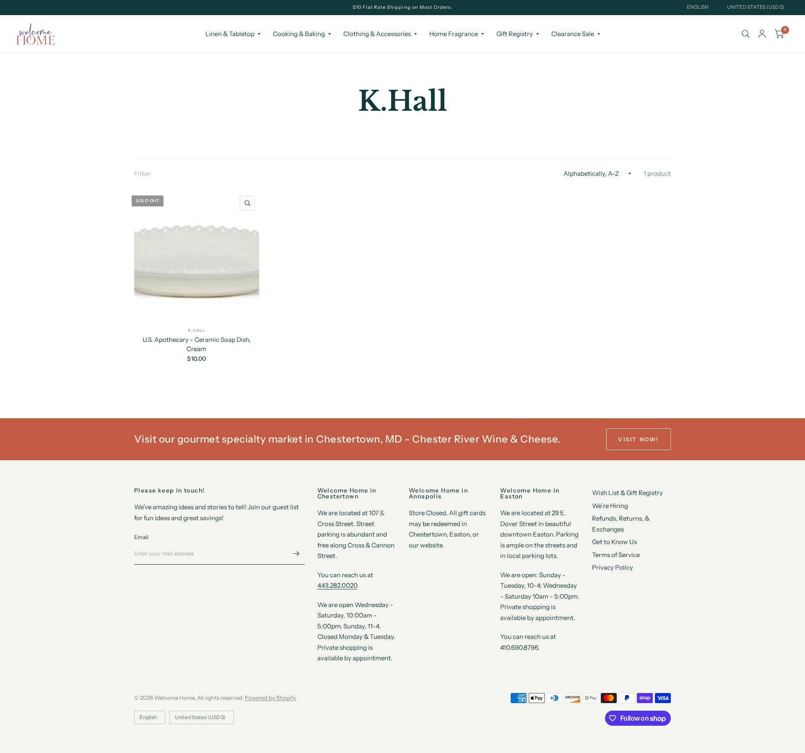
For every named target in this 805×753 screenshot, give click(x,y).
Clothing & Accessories (377, 34)
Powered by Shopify (270, 697)
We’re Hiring (610, 506)
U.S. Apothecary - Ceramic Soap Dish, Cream (197, 344)
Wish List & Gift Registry (627, 493)
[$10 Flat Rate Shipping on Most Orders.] (403, 7)
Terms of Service (616, 555)
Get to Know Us (614, 542)
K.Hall (196, 330)
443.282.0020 (337, 585)
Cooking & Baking (299, 34)
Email (141, 537)
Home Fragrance (453, 34)
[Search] (745, 34)
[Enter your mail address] (296, 554)
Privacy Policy (612, 567)
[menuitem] (233, 34)
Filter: (143, 173)
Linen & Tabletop (229, 34)
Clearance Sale (572, 34)
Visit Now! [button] (638, 439)
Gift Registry (514, 34)
